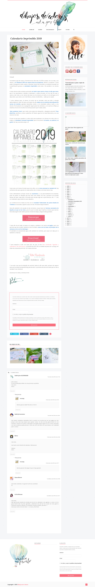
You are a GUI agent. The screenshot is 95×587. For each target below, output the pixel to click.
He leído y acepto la (23, 314)
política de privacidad (28, 314)
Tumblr (44, 333)
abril (69, 211)
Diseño (40, 29)
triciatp (22, 398)
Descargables (50, 29)
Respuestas (18, 394)
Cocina (68, 29)
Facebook (25, 333)
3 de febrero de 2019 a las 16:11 (53, 495)
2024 (68, 188)
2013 (68, 225)
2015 (68, 221)
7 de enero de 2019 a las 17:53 (54, 376)
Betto (16, 436)
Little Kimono (18, 494)
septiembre (71, 206)
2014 (68, 223)
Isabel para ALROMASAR (21, 375)
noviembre (71, 203)
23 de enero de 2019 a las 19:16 (52, 399)
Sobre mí (31, 29)
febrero (70, 214)
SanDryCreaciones (20, 414)
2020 (68, 194)
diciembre (70, 199)
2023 (68, 189)
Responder (13, 391)
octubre (70, 204)
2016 (68, 219)
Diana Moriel (18, 477)
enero (69, 216)
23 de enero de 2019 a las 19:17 (52, 463)
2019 (68, 196)
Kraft (59, 29)
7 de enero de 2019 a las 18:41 (54, 415)
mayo (69, 209)
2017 (68, 218)
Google (35, 333)
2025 (68, 186)
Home (23, 29)
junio (69, 208)
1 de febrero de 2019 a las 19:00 (53, 478)
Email (14, 309)
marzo (70, 213)
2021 (68, 193)
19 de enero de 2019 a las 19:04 (53, 437)
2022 (68, 191)
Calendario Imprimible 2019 (75, 201)
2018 (68, 198)
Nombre (14, 303)
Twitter (15, 333)
